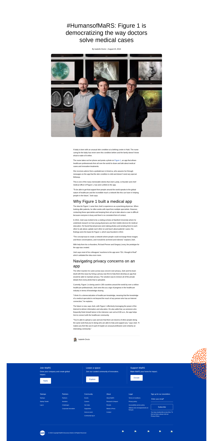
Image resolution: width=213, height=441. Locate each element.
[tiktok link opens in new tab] (172, 431)
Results (108, 405)
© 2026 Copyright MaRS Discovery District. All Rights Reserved (67, 433)
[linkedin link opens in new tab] (152, 431)
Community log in (89, 415)
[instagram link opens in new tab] (139, 431)
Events (86, 398)
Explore (92, 379)
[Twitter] (135, 339)
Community (88, 394)
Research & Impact (112, 401)
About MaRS (110, 398)
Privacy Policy (155, 416)
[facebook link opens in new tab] (126, 431)
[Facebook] (130, 339)
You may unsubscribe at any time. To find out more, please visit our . (162, 414)
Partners (65, 394)
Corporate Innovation (68, 408)
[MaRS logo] (42, 432)
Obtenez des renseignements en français (138, 409)
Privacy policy (133, 401)
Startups (43, 394)
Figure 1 (117, 160)
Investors (65, 401)
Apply (45, 381)
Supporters (87, 408)
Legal (131, 394)
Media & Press (110, 408)
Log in (42, 405)
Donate (136, 378)
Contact (108, 412)
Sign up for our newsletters (160, 394)
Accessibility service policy (137, 405)
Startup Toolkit (44, 401)
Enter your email (157, 399)
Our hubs (87, 405)
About (108, 394)
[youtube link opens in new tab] (163, 431)
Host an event (88, 412)
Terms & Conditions (134, 398)
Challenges (65, 405)
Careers (86, 401)
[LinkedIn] (139, 339)
